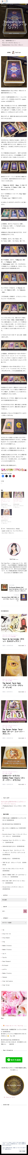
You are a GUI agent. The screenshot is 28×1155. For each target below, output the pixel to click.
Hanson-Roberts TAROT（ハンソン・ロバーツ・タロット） (6, 517)
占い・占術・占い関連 (13, 18)
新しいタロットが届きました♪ (11, 828)
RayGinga (18, 52)
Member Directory (7, 945)
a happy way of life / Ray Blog (14, 1025)
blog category (6, 937)
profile (4, 969)
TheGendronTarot (10, 528)
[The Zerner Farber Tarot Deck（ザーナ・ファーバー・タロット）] (18, 495)
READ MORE (21, 645)
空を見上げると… (7, 858)
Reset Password (6, 961)
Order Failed (6, 985)
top (3, 929)
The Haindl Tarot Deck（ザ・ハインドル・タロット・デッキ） (13, 685)
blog (4, 941)
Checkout (5, 977)
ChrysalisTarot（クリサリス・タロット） (13, 887)
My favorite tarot (9, 1097)
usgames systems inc (7, 530)
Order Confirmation (8, 981)
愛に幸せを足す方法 (8, 824)
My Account (5, 965)
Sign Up (4, 957)
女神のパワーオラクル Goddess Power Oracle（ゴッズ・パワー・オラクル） (14, 778)
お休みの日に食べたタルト (9, 846)
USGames (18, 528)
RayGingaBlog (7, 2)
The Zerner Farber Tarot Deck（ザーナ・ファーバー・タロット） (14, 732)
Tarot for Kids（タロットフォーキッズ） (13, 868)
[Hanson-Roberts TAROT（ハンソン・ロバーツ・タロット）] (6, 512)
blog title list (7, 933)
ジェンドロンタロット (18, 530)
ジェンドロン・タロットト (8, 532)
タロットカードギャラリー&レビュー (13, 17)
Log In (4, 953)
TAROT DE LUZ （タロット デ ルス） (12, 862)
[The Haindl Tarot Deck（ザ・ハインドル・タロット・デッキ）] (6, 495)
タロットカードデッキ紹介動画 (9, 636)
